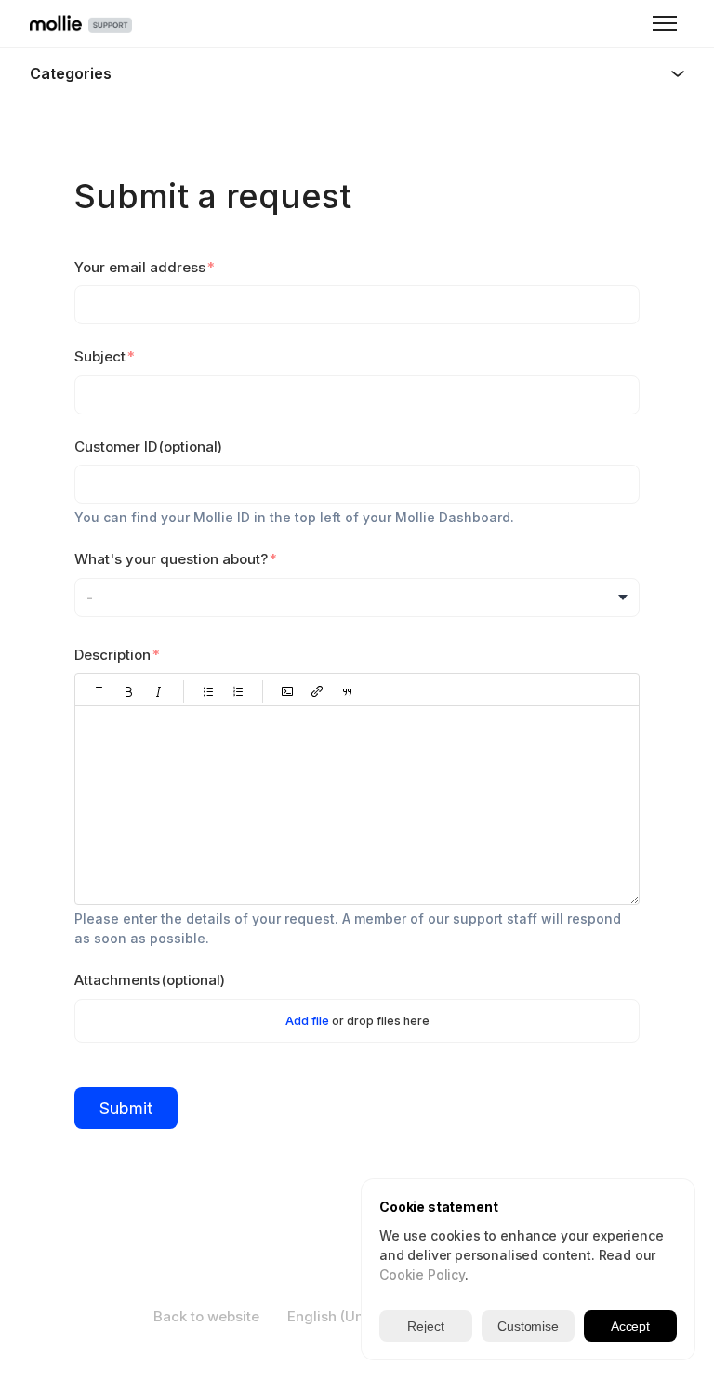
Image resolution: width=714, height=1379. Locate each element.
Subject (100, 356)
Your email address (139, 267)
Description (112, 654)
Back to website (206, 1316)
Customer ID (148, 446)
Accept (630, 1326)
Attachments (149, 980)
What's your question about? (171, 559)
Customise (528, 1326)
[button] (99, 691)
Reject (425, 1326)
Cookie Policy (422, 1274)
